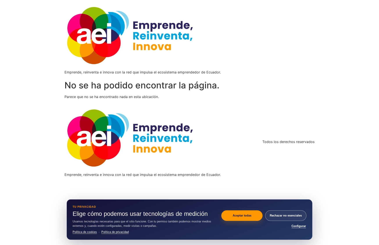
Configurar (298, 226)
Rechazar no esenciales (286, 215)
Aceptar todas (242, 215)
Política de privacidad (115, 232)
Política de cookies (85, 232)
